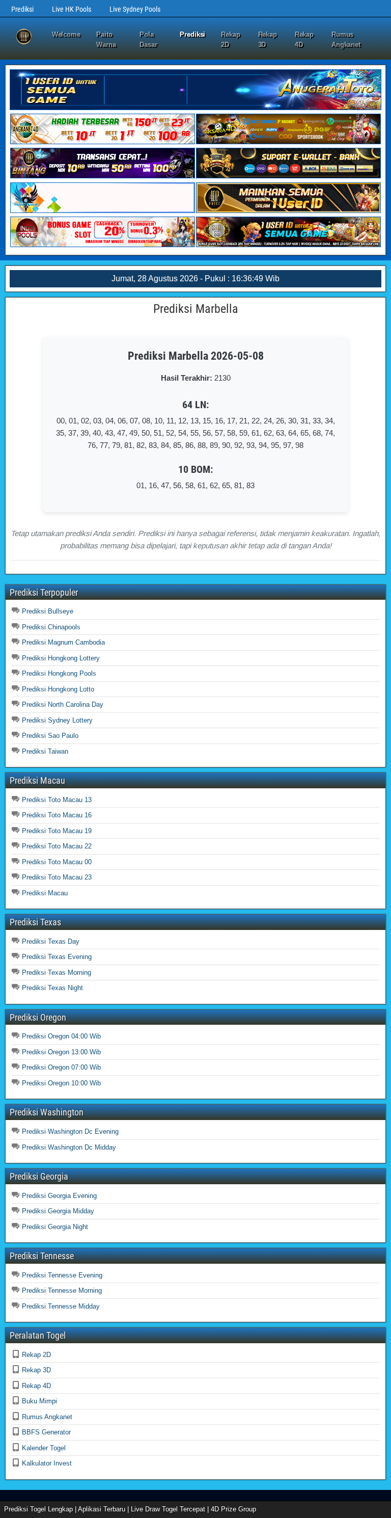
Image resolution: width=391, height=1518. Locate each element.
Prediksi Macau (45, 893)
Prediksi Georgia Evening (59, 1196)
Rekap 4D (304, 39)
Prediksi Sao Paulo (50, 735)
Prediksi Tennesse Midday (61, 1306)
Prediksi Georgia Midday (58, 1211)
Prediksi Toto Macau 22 (57, 846)
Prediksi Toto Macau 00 (57, 862)
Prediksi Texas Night (52, 988)
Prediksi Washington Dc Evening (70, 1131)
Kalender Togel (44, 1448)
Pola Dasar (148, 39)
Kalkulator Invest (47, 1463)
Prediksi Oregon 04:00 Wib (61, 1036)
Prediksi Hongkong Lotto (58, 689)
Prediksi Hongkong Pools (59, 673)
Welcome (66, 34)
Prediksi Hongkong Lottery (61, 658)
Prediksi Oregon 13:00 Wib (61, 1052)
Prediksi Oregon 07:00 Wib (61, 1067)
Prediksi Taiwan (45, 751)
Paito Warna (106, 39)
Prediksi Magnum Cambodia (63, 642)
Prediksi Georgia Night (55, 1227)
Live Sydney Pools (134, 9)
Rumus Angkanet (345, 39)
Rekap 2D (230, 39)
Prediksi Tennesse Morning (62, 1290)
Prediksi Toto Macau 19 (57, 831)
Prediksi (22, 9)
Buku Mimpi (39, 1401)
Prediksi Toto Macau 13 (57, 800)
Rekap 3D (267, 39)
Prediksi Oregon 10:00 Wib (61, 1083)
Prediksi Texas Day (50, 941)
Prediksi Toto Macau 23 (57, 877)
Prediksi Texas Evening (57, 957)
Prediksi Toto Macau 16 (57, 815)
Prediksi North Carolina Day (62, 704)
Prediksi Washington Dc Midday (69, 1147)
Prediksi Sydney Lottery (57, 720)
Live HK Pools (71, 9)
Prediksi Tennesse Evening (62, 1275)
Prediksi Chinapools (51, 627)
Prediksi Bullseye (47, 611)
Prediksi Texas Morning (56, 972)
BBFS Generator (46, 1432)
